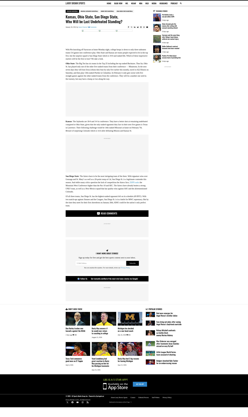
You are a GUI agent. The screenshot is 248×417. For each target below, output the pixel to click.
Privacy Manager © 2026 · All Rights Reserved (78, 399)
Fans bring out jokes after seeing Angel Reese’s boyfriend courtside (168, 323)
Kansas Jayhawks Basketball (89, 11)
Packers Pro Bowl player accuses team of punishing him (171, 57)
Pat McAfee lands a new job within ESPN (168, 16)
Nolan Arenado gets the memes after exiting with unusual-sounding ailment (170, 26)
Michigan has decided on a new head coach (126, 329)
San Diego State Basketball (125, 11)
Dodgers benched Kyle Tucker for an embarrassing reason (167, 362)
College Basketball (72, 11)
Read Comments (108, 213)
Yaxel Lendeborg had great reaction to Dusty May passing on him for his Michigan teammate (100, 362)
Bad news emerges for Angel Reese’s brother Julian (166, 314)
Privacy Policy (125, 268)
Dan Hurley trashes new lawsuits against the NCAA (75, 329)
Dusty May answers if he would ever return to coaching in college (100, 330)
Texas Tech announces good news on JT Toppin (74, 359)
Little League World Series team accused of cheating (166, 353)
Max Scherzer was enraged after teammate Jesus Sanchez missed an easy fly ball (167, 343)
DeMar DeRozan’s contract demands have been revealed (170, 47)
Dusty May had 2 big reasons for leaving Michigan (128, 359)
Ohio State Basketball (108, 11)
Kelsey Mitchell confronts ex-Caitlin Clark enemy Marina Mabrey (165, 332)
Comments (93, 27)
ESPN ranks (134, 182)
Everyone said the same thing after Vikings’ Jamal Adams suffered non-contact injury (171, 37)
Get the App (140, 384)
